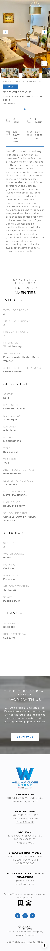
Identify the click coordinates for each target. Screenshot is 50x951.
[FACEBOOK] (17, 915)
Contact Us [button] (25, 737)
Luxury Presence (25, 935)
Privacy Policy (35, 942)
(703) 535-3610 (25, 822)
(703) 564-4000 (25, 842)
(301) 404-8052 (25, 880)
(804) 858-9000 (25, 863)
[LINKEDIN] (32, 915)
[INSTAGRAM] (25, 915)
